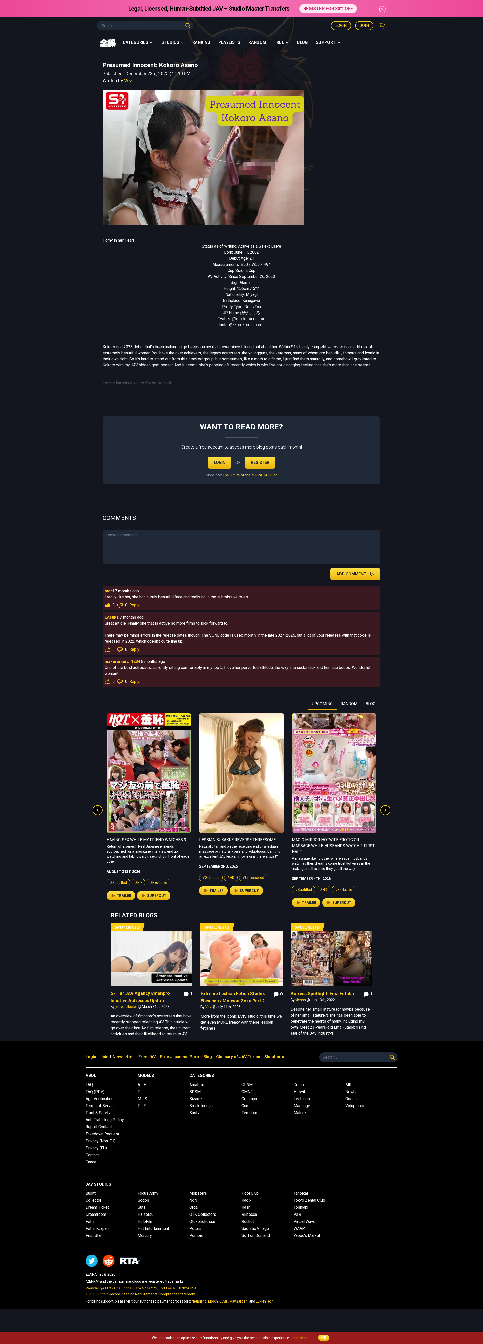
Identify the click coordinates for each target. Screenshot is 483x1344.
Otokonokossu (202, 1221)
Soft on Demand (256, 1235)
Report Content (99, 1126)
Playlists (229, 42)
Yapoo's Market (307, 1235)
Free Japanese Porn (179, 1056)
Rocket (248, 1221)
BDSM (195, 1091)
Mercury (145, 1235)
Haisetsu (145, 1214)
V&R (297, 1214)
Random (257, 42)
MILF (350, 1084)
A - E (142, 1084)
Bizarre (195, 1098)
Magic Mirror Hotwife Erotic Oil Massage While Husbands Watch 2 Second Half (327, 845)
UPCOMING (322, 703)
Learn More (300, 1338)
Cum (245, 1105)
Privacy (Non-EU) (100, 1141)
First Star (94, 1235)
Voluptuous (355, 1105)
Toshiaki (301, 1207)
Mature (300, 1112)
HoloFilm (145, 1221)
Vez (128, 80)
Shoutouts (274, 1056)
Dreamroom (96, 1214)
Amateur (196, 1084)
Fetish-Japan (97, 1228)
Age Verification (99, 1098)
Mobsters (198, 1193)
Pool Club (250, 1193)
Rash (246, 1207)
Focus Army (148, 1193)
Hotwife (301, 1091)
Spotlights (127, 927)
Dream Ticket (97, 1207)
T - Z (142, 1105)
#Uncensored (161, 878)
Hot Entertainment (153, 1228)
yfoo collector (126, 1007)
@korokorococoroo (248, 318)
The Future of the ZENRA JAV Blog (250, 475)
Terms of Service (101, 1105)
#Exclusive (251, 890)
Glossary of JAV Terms (238, 1056)
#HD (138, 878)
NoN (193, 1200)
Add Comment (351, 574)
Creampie (250, 1098)
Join (364, 25)
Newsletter (123, 1056)
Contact (92, 1155)
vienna (301, 1000)
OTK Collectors (202, 1214)
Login (341, 25)
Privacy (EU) (96, 1148)
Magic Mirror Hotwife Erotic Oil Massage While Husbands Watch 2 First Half (240, 845)
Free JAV (147, 1056)
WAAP (299, 1228)
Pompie (196, 1235)
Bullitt (91, 1193)
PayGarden (239, 1301)
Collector (93, 1200)
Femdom (249, 1112)
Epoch (213, 1301)
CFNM (247, 1084)
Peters (195, 1228)
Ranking (201, 42)
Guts (142, 1207)
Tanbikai (301, 1193)
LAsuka (112, 617)
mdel (109, 591)
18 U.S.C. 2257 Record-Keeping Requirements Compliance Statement (140, 1294)
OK (323, 1338)
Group (299, 1084)
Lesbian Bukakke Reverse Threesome (145, 839)
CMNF (247, 1091)
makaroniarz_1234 (122, 661)
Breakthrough (201, 1105)
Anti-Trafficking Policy (105, 1119)
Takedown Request (102, 1134)
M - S (142, 1098)
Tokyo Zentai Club (309, 1200)
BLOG (370, 703)
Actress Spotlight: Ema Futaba (322, 993)
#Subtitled (118, 878)
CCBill (223, 1301)
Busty (194, 1112)
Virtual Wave (304, 1221)
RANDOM (349, 703)
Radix (246, 1200)
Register (260, 462)
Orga (193, 1207)
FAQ (89, 1084)
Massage (302, 1105)
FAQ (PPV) (95, 1091)
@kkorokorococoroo (247, 324)
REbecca (249, 1214)
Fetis (90, 1221)
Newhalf (352, 1091)
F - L (142, 1091)
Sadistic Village (255, 1228)
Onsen (351, 1098)
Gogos (143, 1200)
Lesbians (302, 1098)
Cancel (91, 1162)
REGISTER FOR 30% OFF (328, 8)
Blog (302, 42)
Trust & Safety (98, 1112)
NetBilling (199, 1301)
